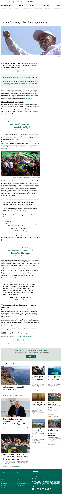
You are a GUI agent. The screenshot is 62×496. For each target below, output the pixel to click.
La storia (19, 477)
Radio (21, 6)
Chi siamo (19, 476)
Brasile (17, 336)
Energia (16, 8)
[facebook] (33, 489)
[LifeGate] (31, 2)
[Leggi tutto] (60, 364)
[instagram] (45, 489)
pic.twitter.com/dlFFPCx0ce (13, 225)
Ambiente (3, 8)
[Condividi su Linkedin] (23, 71)
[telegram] (50, 489)
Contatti (19, 474)
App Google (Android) (6, 477)
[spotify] (40, 489)
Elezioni (20, 336)
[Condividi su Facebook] (18, 71)
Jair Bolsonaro (26, 336)
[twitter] (35, 489)
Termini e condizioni (21, 485)
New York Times (29, 260)
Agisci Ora (45, 6)
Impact (58, 6)
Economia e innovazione (26, 8)
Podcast (32, 6)
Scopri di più (33, 343)
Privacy (18, 481)
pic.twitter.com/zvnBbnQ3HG (19, 124)
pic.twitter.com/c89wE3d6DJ (18, 250)
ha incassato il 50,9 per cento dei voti (15, 96)
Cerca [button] (24, 1)
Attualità (3, 472)
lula (30, 336)
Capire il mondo (6, 6)
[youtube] (43, 489)
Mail (18, 479)
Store (10, 1)
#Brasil (6, 223)
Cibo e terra (47, 8)
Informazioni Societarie (22, 483)
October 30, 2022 (19, 129)
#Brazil (6, 219)
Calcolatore (4, 487)
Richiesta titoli (4, 483)
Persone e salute (57, 8)
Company (19, 472)
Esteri (4, 395)
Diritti (10, 8)
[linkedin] (48, 489)
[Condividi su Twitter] (20, 71)
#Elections (7, 221)
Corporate (3, 485)
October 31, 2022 (19, 255)
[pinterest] (38, 489)
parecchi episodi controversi (33, 319)
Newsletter (17, 1)
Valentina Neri (13, 60)
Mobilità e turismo (38, 8)
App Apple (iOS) (4, 476)
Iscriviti (30, 356)
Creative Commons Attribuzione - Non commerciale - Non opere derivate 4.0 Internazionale (21, 333)
